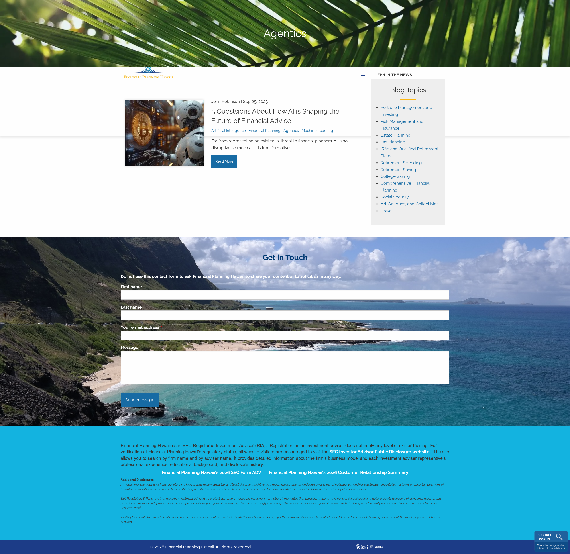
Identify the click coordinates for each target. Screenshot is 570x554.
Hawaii (387, 210)
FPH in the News (394, 75)
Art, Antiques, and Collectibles (409, 203)
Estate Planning (396, 135)
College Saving (395, 176)
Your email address (161, 327)
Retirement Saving (398, 169)
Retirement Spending (401, 162)
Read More (224, 161)
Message (129, 347)
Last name (131, 307)
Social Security (395, 197)
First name (131, 286)
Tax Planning (393, 142)
